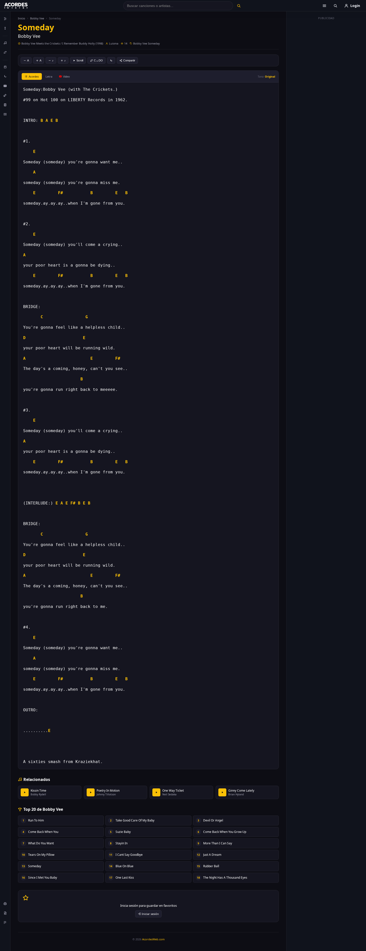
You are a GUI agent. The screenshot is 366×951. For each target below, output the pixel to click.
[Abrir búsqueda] (335, 5)
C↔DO (98, 60)
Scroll (79, 60)
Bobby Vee (37, 18)
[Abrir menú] (324, 5)
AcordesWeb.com (153, 939)
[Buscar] (239, 5)
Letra (49, 76)
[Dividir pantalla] (5, 114)
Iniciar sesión (150, 914)
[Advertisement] (326, 96)
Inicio (21, 18)
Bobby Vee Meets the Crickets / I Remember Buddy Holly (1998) (62, 43)
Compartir (129, 60)
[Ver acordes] (5, 104)
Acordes (34, 76)
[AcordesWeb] (22, 5)
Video (66, 76)
